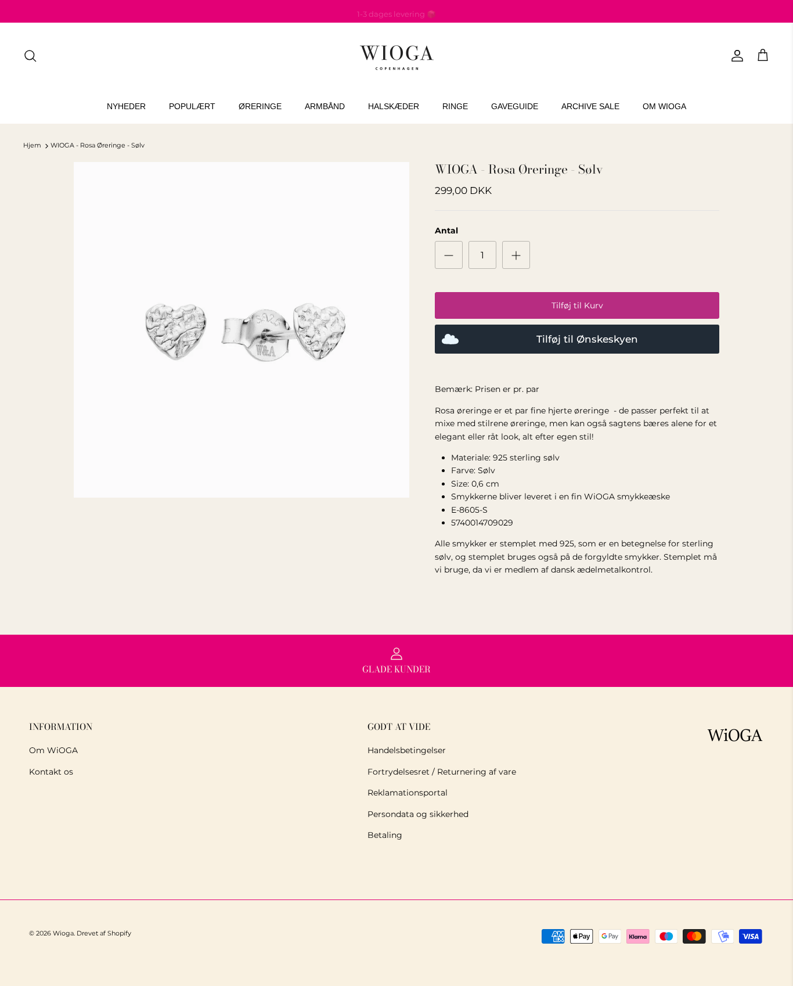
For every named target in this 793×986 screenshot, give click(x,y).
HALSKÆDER (393, 106)
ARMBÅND (325, 106)
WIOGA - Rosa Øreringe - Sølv (98, 146)
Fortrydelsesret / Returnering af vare (441, 772)
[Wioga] (396, 56)
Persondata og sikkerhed (417, 814)
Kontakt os (51, 772)
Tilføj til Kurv (577, 305)
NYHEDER (126, 106)
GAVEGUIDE (514, 106)
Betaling (384, 835)
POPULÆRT (192, 106)
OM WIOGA (664, 106)
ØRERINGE (260, 106)
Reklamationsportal (407, 792)
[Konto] (735, 56)
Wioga (63, 933)
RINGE (455, 106)
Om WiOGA (53, 750)
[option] (242, 330)
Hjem (32, 146)
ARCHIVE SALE (590, 106)
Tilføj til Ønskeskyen (587, 339)
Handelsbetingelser (406, 750)
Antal (446, 230)
